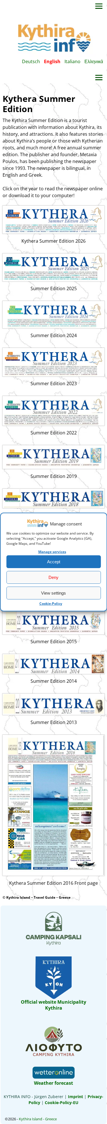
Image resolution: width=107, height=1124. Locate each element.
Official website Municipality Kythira (53, 1005)
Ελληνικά (93, 61)
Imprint (75, 1096)
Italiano (72, 61)
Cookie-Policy (50, 603)
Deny (53, 577)
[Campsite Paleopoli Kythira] (53, 1055)
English (52, 61)
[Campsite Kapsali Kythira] (53, 944)
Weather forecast (53, 1083)
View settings (53, 593)
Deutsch (31, 61)
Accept (53, 561)
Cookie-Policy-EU (61, 1102)
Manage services (52, 551)
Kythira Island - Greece (38, 1118)
